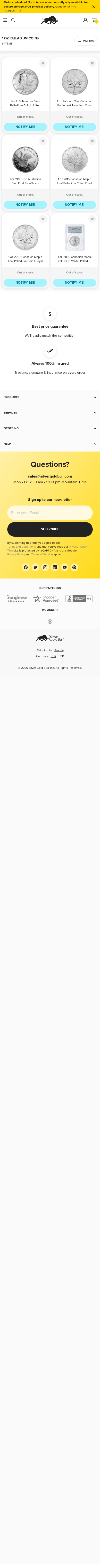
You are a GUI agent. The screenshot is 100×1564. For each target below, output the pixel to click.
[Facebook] (26, 567)
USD (61, 656)
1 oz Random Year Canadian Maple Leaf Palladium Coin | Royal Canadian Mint (74, 103)
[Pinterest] (74, 567)
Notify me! (25, 127)
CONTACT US (13, 11)
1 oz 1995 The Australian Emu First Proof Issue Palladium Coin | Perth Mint (25, 181)
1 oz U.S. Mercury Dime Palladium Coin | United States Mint (25, 103)
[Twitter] (35, 567)
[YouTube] (64, 567)
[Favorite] (43, 63)
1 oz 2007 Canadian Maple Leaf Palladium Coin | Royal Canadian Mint (25, 259)
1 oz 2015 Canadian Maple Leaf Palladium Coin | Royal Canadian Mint (74, 181)
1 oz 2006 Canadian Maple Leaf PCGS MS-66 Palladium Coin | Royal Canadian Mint (75, 259)
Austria (59, 650)
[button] (50, 397)
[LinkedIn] (55, 567)
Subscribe (50, 529)
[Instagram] (45, 567)
